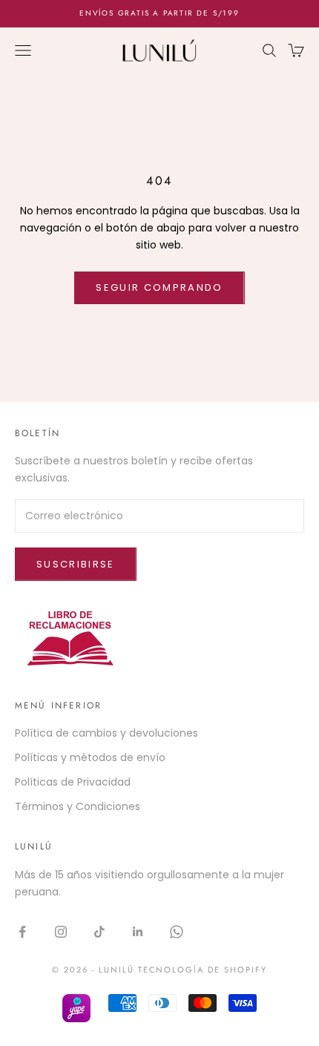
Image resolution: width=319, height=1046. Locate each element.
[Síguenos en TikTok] (99, 931)
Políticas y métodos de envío (90, 757)
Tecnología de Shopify (203, 970)
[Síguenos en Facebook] (22, 931)
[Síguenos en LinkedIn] (138, 931)
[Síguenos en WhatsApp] (176, 931)
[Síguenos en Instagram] (60, 931)
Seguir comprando (159, 287)
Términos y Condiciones (77, 806)
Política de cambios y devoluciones (106, 733)
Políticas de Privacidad (73, 781)
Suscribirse (75, 564)
